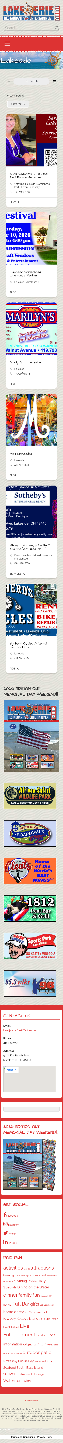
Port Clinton (21, 187)
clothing (20, 1281)
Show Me (16, 103)
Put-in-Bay (26, 1361)
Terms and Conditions (23, 1436)
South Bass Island (30, 1367)
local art (42, 1335)
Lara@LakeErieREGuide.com (20, 1030)
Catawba (19, 184)
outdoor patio (37, 1352)
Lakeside (30, 184)
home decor (13, 1312)
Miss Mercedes (21, 454)
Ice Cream (30, 1312)
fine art (44, 1296)
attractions (42, 1268)
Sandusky (34, 187)
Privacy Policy (31, 1401)
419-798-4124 (22, 658)
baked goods (11, 1275)
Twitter (12, 1233)
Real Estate (39, 1361)
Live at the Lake (11, 1327)
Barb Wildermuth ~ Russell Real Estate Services (29, 176)
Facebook (12, 1215)
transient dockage (32, 1374)
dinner (10, 1295)
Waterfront (13, 1380)
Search (34, 81)
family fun (29, 1295)
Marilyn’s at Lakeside (25, 362)
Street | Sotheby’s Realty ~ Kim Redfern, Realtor (30, 547)
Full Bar (20, 1304)
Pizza (7, 1361)
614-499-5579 (22, 563)
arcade (27, 1269)
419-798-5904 (22, 373)
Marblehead (43, 184)
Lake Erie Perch (48, 1318)
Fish (49, 1295)
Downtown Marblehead (27, 555)
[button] (7, 44)
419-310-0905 (22, 465)
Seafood (9, 1367)
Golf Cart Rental (47, 1305)
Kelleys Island (27, 1319)
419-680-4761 (22, 191)
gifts (34, 1304)
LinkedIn (13, 1242)
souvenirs (11, 1373)
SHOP (13, 384)
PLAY (13, 292)
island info (42, 1312)
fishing (7, 1304)
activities (13, 1268)
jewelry (9, 1318)
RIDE (12, 668)
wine (27, 1381)
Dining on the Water (33, 1287)
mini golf (18, 1353)
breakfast (38, 1275)
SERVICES (15, 202)
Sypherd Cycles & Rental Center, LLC (28, 645)
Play (14, 1361)
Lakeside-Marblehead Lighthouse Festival (25, 274)
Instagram (13, 1224)
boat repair (26, 1276)
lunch (39, 1344)
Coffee (32, 1281)
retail (50, 1360)
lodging (28, 1344)
